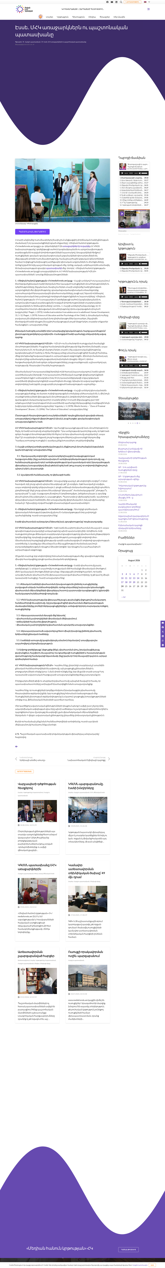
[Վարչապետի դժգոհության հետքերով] (37, 816)
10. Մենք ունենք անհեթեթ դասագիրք (132, 200)
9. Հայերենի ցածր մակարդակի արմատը (132, 197)
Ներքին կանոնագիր (140, 1265)
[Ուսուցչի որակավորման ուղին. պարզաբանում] (88, 985)
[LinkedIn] (116, 2)
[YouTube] (112, 2)
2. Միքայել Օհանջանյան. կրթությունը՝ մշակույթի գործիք (132, 271)
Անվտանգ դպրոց (127, 442)
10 (122, 578)
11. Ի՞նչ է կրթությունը (128, 202)
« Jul (123, 597)
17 (122, 582)
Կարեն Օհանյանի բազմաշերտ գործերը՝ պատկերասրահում (129, 507)
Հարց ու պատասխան (130, 544)
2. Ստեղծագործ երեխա (129, 373)
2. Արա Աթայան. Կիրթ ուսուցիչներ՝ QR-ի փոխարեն (132, 180)
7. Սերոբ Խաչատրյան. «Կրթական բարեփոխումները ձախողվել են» (132, 385)
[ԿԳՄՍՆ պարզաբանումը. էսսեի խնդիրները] (88, 816)
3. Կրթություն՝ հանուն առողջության (132, 375)
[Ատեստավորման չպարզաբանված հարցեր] (37, 985)
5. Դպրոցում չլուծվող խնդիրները (132, 380)
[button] (121, 2)
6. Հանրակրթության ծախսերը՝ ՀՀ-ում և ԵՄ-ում (132, 382)
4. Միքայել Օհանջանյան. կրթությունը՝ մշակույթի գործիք (132, 185)
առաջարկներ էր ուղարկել (76, 246)
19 (130, 582)
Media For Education (123, 234)
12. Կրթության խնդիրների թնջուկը (132, 205)
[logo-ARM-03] (24, 9)
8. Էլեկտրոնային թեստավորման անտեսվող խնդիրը (132, 387)
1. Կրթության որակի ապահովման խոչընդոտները (132, 370)
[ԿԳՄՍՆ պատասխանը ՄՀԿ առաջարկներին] (37, 900)
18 (126, 582)
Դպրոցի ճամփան (135, 234)
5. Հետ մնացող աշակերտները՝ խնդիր (132, 188)
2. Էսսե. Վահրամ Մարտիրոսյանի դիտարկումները (132, 304)
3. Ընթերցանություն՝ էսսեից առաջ (132, 306)
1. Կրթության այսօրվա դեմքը (132, 337)
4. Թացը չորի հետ (127, 378)
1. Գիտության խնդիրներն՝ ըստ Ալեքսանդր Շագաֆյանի (132, 301)
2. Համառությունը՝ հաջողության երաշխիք (132, 339)
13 (134, 578)
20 (134, 582)
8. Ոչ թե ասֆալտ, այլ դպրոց (131, 195)
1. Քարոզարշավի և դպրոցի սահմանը (132, 178)
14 (138, 578)
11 (126, 578)
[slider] (144, 173)
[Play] (122, 173)
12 (130, 578)
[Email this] (163, 623)
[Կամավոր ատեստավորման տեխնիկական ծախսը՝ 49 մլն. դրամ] (88, 900)
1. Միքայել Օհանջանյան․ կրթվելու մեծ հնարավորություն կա (132, 268)
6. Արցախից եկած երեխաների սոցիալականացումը (132, 190)
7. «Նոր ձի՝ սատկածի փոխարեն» (132, 193)
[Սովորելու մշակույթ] (134, 411)
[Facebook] (107, 2)
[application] (134, 173)
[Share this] (163, 627)
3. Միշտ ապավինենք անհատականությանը (132, 183)
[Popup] (148, 9)
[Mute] (140, 173)
